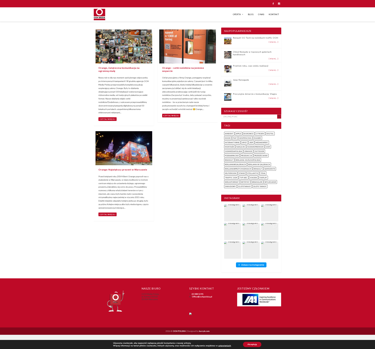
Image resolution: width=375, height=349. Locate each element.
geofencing (245, 138)
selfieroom (230, 173)
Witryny (245, 182)
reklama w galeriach (259, 164)
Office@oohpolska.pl (202, 296)
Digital (270, 134)
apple (238, 134)
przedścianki (261, 156)
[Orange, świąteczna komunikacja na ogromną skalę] (124, 46)
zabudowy (230, 186)
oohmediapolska (233, 151)
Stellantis (252, 173)
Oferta (237, 14)
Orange (248, 151)
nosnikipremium (255, 147)
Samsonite (269, 169)
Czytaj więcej (107, 119)
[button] (232, 212)
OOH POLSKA (179, 331)
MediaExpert (262, 142)
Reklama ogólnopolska (248, 160)
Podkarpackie (232, 156)
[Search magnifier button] (279, 116)
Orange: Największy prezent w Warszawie (122, 169)
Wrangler (257, 182)
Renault (258, 169)
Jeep (251, 142)
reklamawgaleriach (235, 164)
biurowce (249, 134)
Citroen (260, 134)
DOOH (228, 138)
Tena (262, 173)
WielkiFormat (232, 182)
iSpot (244, 142)
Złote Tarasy (259, 186)
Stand (242, 173)
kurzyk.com (204, 331)
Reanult (229, 160)
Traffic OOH (231, 178)
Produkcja (246, 156)
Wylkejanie (270, 182)
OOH (268, 147)
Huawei (257, 138)
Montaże (229, 147)
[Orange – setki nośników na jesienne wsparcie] (187, 46)
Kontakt (274, 14)
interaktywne (232, 142)
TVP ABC (244, 178)
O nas (261, 14)
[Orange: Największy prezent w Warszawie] (124, 148)
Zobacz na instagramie (252, 265)
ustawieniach (224, 345)
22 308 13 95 (197, 294)
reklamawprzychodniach (238, 169)
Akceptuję (252, 344)
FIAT (235, 138)
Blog (251, 14)
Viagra (253, 178)
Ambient (229, 134)
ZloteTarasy (244, 186)
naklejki (240, 147)
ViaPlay (263, 178)
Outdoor (259, 151)
